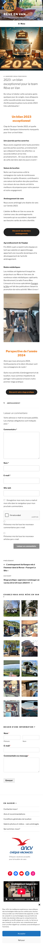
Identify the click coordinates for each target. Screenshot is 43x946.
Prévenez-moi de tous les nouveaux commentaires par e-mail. (19, 526)
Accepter (21, 934)
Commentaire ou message (16, 756)
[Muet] (32, 899)
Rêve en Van (15, 14)
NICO (24, 76)
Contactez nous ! (11, 809)
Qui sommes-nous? (12, 829)
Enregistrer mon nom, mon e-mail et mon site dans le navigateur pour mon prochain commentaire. (20, 503)
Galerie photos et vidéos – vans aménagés (21, 824)
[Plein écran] (36, 899)
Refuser (21, 940)
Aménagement (14, 403)
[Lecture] (6, 899)
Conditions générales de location (17, 819)
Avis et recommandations (14, 814)
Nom (6, 463)
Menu (23, 24)
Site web (7, 488)
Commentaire (10, 429)
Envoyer (9, 780)
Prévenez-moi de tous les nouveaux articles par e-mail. (19, 537)
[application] (21, 891)
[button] (39, 904)
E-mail (7, 475)
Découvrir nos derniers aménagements (21, 232)
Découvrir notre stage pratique (21, 392)
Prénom (7, 741)
